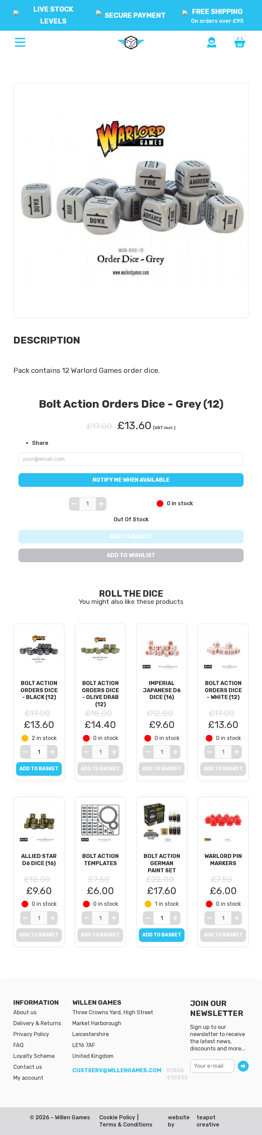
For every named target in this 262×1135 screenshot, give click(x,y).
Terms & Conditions (125, 1124)
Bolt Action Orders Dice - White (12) (223, 690)
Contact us (27, 1067)
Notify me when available (131, 479)
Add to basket (131, 536)
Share (40, 443)
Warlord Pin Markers (223, 860)
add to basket (38, 769)
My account (28, 1078)
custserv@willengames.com (116, 1070)
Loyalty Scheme (34, 1056)
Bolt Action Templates (100, 860)
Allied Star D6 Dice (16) (39, 860)
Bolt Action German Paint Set (162, 863)
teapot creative (207, 1121)
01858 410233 (177, 1074)
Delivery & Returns (37, 1023)
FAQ (18, 1045)
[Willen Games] (131, 42)
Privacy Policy (31, 1034)
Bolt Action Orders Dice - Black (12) (39, 690)
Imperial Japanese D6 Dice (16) (162, 690)
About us (25, 1012)
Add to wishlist (131, 555)
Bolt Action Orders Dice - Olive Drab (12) (100, 694)
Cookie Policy (117, 1117)
